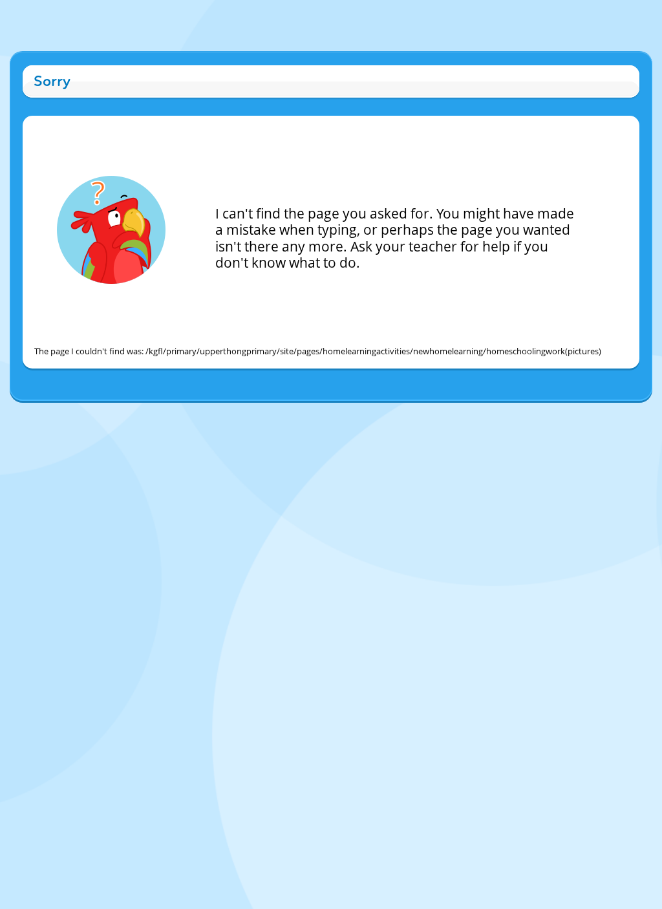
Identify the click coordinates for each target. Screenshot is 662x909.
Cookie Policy (269, 414)
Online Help (220, 414)
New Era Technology (380, 414)
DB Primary (442, 414)
